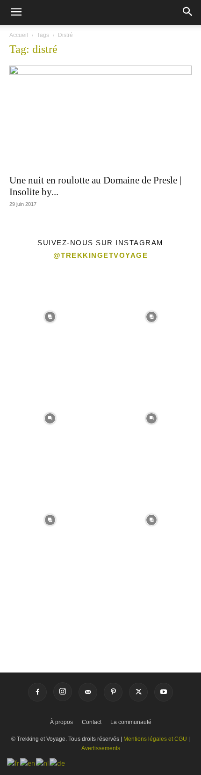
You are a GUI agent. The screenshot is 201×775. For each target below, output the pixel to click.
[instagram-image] (50, 316)
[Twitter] (138, 692)
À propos (61, 722)
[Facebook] (37, 692)
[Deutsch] (58, 762)
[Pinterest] (113, 692)
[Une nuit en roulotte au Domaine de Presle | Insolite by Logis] (100, 117)
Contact (91, 722)
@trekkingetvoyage (100, 255)
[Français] (13, 762)
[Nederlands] (43, 762)
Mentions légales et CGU (155, 739)
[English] (28, 762)
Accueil (18, 35)
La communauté (130, 722)
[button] (16, 12)
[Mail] (88, 692)
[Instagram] (62, 691)
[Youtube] (163, 692)
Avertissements (100, 748)
